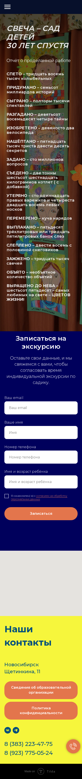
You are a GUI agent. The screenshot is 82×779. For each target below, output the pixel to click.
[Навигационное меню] (7, 7)
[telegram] (16, 730)
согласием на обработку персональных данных (39, 497)
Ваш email (13, 398)
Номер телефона (20, 447)
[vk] (7, 730)
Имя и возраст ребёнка (26, 471)
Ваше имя (13, 422)
